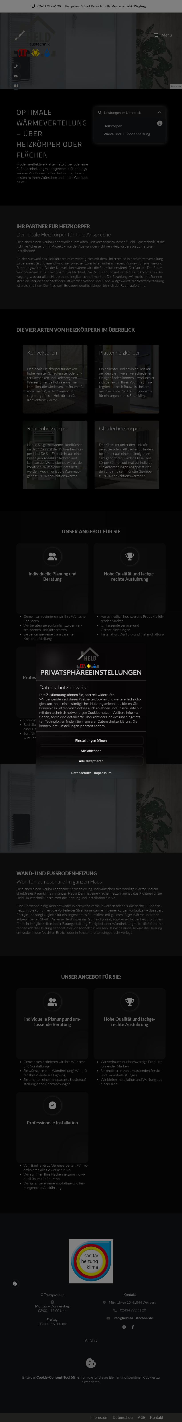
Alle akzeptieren (91, 761)
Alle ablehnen (91, 750)
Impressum (102, 773)
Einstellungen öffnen (91, 740)
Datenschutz (81, 773)
